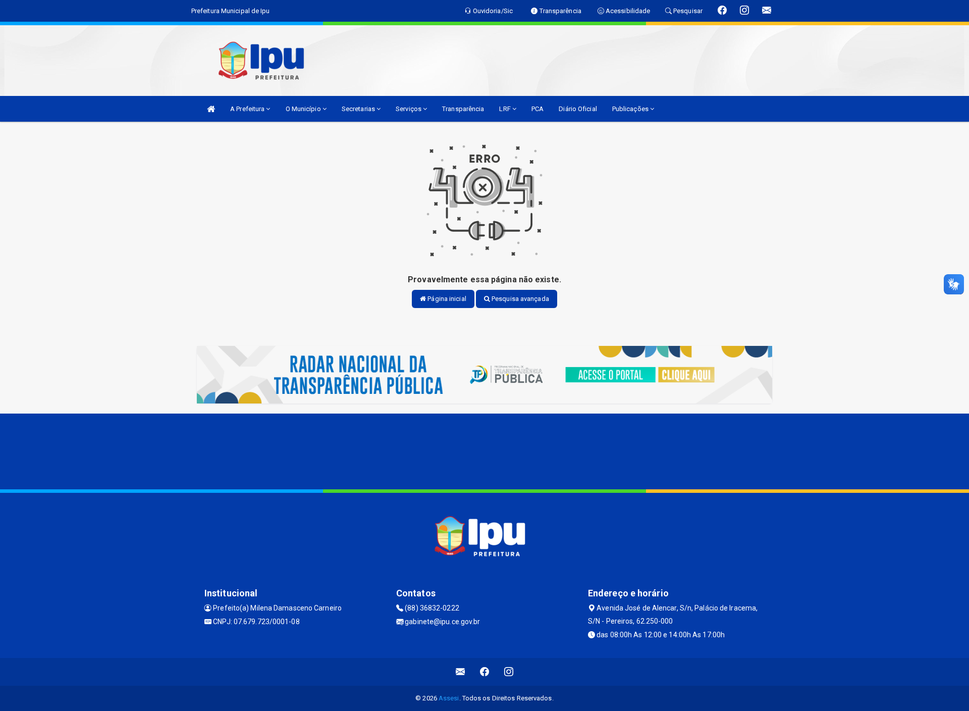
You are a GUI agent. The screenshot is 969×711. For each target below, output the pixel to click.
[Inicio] (211, 109)
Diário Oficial (578, 109)
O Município (304, 109)
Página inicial (446, 298)
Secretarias (359, 109)
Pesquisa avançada (519, 298)
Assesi (449, 698)
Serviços (409, 109)
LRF (505, 109)
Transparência (463, 109)
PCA (537, 109)
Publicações (631, 109)
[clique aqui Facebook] (485, 672)
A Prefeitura (248, 109)
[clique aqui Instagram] (509, 672)
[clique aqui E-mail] (460, 672)
